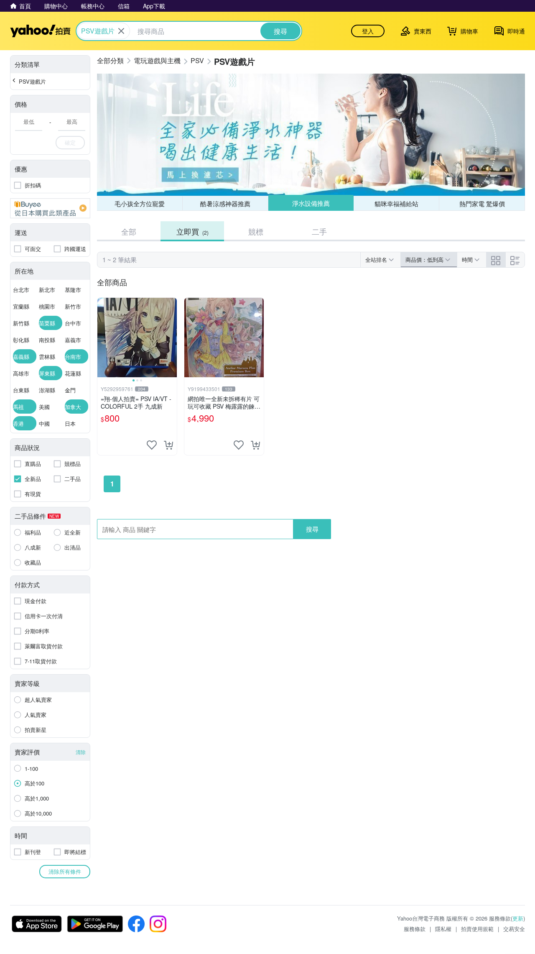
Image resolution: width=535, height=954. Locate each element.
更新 (517, 918)
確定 (70, 142)
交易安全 (514, 929)
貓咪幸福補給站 (396, 203)
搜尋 (312, 528)
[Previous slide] (102, 337)
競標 (255, 231)
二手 (319, 231)
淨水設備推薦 (311, 203)
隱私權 (443, 929)
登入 (368, 31)
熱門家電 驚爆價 (482, 203)
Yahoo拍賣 (40, 31)
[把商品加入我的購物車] (168, 445)
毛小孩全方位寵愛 (140, 203)
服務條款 (414, 929)
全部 (128, 231)
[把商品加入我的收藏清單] (152, 445)
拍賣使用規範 (477, 929)
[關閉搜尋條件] (121, 31)
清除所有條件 (64, 871)
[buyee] (50, 208)
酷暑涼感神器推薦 (225, 203)
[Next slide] (171, 337)
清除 (81, 751)
